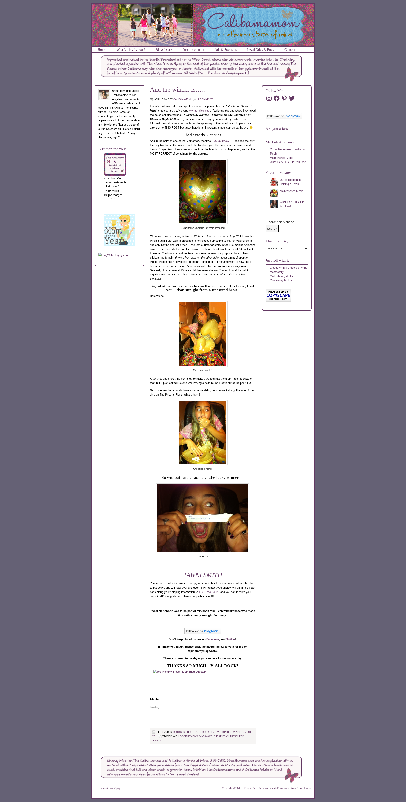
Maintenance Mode (281, 157)
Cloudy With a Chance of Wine (288, 267)
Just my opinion (193, 49)
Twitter (230, 639)
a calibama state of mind (203, 9)
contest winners (232, 732)
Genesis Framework (279, 788)
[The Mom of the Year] (119, 244)
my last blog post (199, 110)
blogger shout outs (187, 732)
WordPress (296, 788)
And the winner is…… (179, 89)
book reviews (211, 732)
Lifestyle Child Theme (254, 788)
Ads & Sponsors (226, 49)
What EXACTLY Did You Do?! (288, 162)
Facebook (212, 639)
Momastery (277, 272)
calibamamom (182, 99)
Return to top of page (110, 788)
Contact (289, 49)
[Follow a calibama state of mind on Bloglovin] (284, 118)
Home (102, 49)
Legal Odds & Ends (260, 49)
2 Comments (205, 99)
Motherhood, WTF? (281, 276)
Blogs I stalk (164, 49)
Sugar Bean (221, 736)
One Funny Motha (281, 280)
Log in (307, 788)
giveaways (205, 736)
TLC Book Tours (209, 592)
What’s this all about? (131, 49)
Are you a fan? (277, 128)
